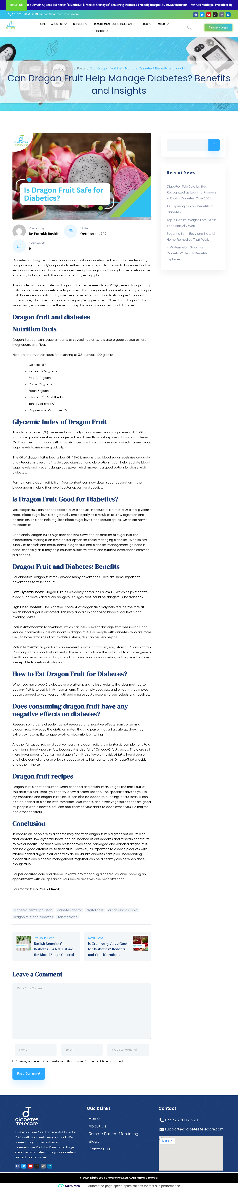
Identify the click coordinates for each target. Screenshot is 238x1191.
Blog (145, 24)
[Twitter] (202, 14)
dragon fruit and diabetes (33, 917)
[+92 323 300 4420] (21, 14)
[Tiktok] (221, 14)
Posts (81, 68)
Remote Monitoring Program (113, 24)
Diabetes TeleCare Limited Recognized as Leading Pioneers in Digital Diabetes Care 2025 (191, 192)
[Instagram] (215, 14)
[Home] (119, 1119)
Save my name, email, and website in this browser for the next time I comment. (70, 1061)
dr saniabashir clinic (122, 910)
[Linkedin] (228, 14)
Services (78, 24)
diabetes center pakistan (33, 910)
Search (214, 145)
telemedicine (68, 917)
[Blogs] (119, 1142)
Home (42, 24)
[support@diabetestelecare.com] (58, 14)
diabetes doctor (69, 910)
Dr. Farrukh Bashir (43, 233)
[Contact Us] (119, 1149)
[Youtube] (208, 14)
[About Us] (119, 1126)
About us (57, 24)
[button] (189, 28)
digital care (95, 910)
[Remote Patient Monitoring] (119, 1134)
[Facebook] (195, 14)
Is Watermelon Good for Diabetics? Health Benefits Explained (187, 253)
